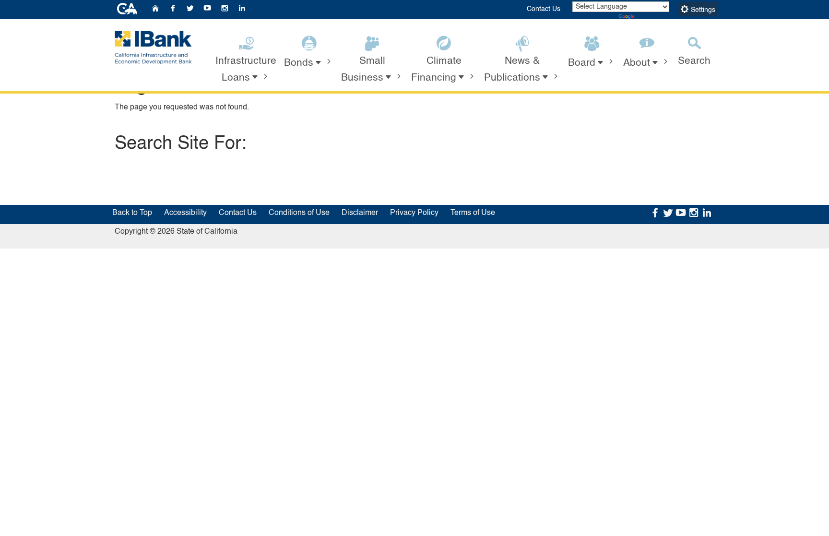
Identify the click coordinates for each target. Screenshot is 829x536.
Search (694, 61)
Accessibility (185, 213)
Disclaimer (360, 213)
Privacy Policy (414, 213)
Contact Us (543, 9)
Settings (702, 10)
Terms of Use (472, 213)
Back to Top (132, 213)
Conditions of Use (299, 213)
